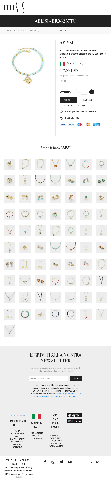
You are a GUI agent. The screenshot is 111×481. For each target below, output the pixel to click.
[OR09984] (40, 247)
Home (8, 31)
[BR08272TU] (70, 230)
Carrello (87, 100)
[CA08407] (101, 214)
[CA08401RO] (55, 230)
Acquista (68, 100)
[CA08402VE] (40, 164)
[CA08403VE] (25, 230)
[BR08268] (86, 164)
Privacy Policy (25, 467)
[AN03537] (55, 214)
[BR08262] (70, 314)
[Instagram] (53, 461)
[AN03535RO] (70, 197)
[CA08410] (70, 297)
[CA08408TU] (86, 297)
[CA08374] (86, 280)
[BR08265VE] (40, 214)
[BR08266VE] (70, 280)
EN (97, 461)
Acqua (21, 31)
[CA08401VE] (25, 164)
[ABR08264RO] (55, 280)
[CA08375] (101, 230)
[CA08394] (40, 297)
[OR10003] (70, 180)
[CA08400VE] (70, 164)
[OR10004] (86, 314)
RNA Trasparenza (12, 474)
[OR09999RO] (101, 247)
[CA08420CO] (40, 180)
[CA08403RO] (9, 230)
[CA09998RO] (40, 280)
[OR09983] (55, 197)
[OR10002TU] (40, 197)
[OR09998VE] (101, 180)
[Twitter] (62, 461)
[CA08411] (101, 264)
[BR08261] (55, 314)
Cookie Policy (10, 467)
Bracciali (46, 31)
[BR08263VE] (25, 214)
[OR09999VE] (55, 264)
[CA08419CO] (70, 247)
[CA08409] (9, 280)
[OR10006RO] (86, 264)
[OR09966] (9, 264)
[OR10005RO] (70, 264)
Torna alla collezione (72, 105)
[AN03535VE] (9, 164)
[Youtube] (70, 461)
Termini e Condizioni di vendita (18, 470)
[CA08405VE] (25, 297)
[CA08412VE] (9, 331)
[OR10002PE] (25, 197)
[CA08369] (86, 230)
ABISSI (33, 31)
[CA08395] (101, 280)
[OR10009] (25, 264)
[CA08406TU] (9, 297)
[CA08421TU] (55, 180)
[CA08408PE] (25, 180)
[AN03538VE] (40, 314)
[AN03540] (101, 197)
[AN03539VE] (86, 197)
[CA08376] (9, 247)
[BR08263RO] (9, 214)
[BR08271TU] (86, 214)
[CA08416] (86, 247)
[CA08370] (25, 314)
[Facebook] (45, 461)
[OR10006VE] (86, 180)
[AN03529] (9, 180)
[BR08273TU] (101, 164)
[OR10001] (9, 197)
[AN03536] (25, 247)
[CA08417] (101, 297)
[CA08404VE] (40, 230)
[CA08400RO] (55, 164)
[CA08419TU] (25, 280)
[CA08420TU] (55, 247)
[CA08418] (101, 314)
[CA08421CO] (55, 297)
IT (91, 461)
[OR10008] (40, 264)
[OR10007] (9, 314)
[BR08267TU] (70, 214)
